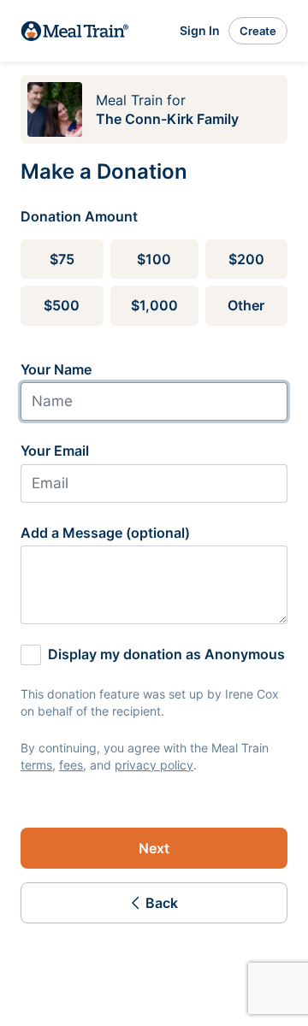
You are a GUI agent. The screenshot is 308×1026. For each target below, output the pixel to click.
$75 (62, 259)
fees (71, 765)
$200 (246, 259)
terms (36, 765)
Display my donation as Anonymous (166, 654)
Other (246, 305)
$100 (154, 259)
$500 (62, 305)
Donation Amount (79, 216)
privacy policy (154, 765)
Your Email (55, 450)
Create (258, 31)
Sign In (200, 30)
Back (161, 902)
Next (154, 848)
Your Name (56, 369)
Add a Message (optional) (105, 532)
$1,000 (154, 305)
